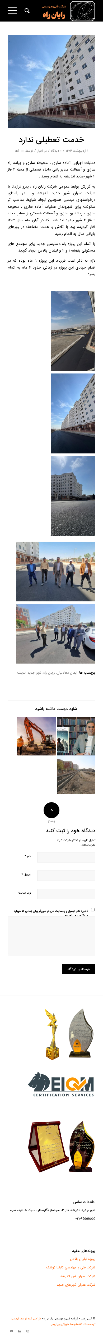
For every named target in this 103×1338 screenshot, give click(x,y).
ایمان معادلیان (67, 673)
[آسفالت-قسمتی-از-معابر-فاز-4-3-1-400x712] (51, 81)
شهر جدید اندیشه (29, 673)
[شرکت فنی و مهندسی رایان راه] (60, 11)
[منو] (14, 11)
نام (28, 856)
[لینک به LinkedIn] (20, 1331)
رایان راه (49, 673)
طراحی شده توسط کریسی (26, 1318)
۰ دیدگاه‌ (56, 150)
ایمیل (26, 874)
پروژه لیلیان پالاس (82, 1259)
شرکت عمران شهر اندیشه (77, 1276)
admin (19, 150)
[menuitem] (26, 11)
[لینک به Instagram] (27, 1331)
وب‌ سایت (24, 893)
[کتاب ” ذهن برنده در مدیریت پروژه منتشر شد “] (76, 736)
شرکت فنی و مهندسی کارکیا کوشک (70, 1267)
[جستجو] (26, 11)
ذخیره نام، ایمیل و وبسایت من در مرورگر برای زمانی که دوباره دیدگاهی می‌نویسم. (50, 913)
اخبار (40, 150)
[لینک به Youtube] (12, 1331)
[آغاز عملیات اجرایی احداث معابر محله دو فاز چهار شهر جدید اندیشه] (36, 736)
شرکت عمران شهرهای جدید (76, 1285)
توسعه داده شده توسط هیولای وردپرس (72, 1324)
